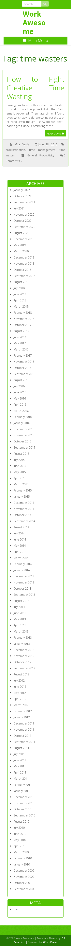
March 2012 (21, 705)
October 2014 (22, 515)
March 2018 (21, 306)
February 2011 (23, 785)
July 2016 (19, 386)
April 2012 (20, 699)
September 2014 (24, 521)
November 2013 (24, 582)
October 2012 (22, 662)
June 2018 (20, 294)
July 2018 (19, 288)
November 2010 (24, 803)
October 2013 (22, 588)
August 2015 (21, 453)
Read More (54, 133)
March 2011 (21, 778)
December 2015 (24, 429)
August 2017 (21, 331)
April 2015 (20, 478)
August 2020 (21, 233)
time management (42, 150)
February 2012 (23, 711)
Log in (17, 909)
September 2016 (24, 374)
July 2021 (19, 208)
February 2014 (23, 564)
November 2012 (24, 656)
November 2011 (24, 729)
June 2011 (20, 760)
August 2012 (21, 674)
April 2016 (20, 404)
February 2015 (23, 490)
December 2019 (24, 239)
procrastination (15, 150)
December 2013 (24, 576)
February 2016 (23, 417)
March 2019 (21, 251)
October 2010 (22, 809)
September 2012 (24, 668)
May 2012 (20, 693)
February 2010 (23, 858)
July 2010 (19, 828)
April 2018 (20, 300)
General (32, 155)
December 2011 (24, 723)
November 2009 (24, 877)
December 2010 (24, 797)
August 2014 (21, 527)
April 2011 (20, 772)
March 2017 (21, 349)
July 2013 (19, 607)
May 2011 (20, 766)
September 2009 (24, 889)
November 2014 (24, 509)
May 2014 (20, 545)
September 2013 (24, 595)
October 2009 (22, 883)
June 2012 (20, 686)
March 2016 (21, 411)
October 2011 (22, 736)
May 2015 (20, 472)
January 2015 (22, 496)
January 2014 (22, 570)
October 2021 (22, 196)
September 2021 (24, 202)
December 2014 (24, 503)
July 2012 (19, 680)
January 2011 (22, 791)
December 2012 (24, 650)
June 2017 (20, 337)
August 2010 (21, 821)
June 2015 (20, 466)
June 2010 (20, 834)
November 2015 (24, 435)
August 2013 (21, 601)
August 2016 (21, 380)
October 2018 (22, 270)
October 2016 (22, 368)
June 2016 (20, 392)
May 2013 (20, 619)
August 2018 (21, 282)
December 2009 (24, 870)
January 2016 (22, 423)
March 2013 (21, 631)
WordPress (50, 942)
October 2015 (22, 441)
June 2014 (20, 539)
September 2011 (24, 742)
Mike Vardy (21, 144)
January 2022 (22, 190)
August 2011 (21, 748)
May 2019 (20, 245)
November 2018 (24, 263)
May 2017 (20, 343)
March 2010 (21, 852)
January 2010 (22, 864)
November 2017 (24, 319)
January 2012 (22, 717)
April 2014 (20, 552)
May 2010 (20, 840)
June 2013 (20, 613)
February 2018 (23, 312)
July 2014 (19, 533)
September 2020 (24, 227)
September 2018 (24, 276)
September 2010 (24, 815)
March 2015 (21, 484)
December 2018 (24, 257)
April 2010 (20, 846)
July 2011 (19, 754)
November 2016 (24, 362)
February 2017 (23, 355)
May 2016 (20, 398)
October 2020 (22, 221)
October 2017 (22, 325)
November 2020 (24, 214)
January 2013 (22, 644)
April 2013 (20, 625)
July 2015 (19, 460)
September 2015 (24, 447)
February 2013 (23, 637)
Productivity (46, 155)
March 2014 (21, 558)
